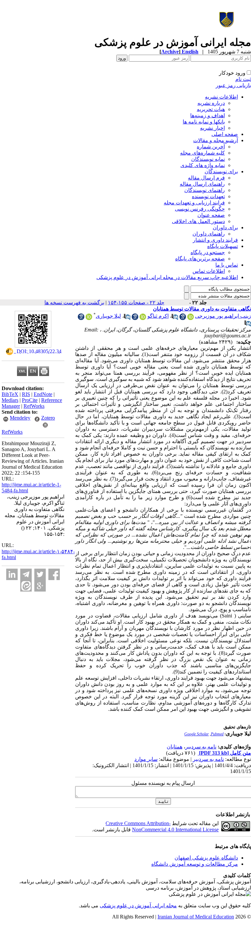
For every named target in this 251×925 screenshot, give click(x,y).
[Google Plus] (40, 586)
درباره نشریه (211, 103)
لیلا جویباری (108, 316)
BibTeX (10, 394)
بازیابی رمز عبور (233, 85)
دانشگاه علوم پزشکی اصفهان (206, 857)
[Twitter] (40, 574)
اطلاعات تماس (208, 271)
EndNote (43, 394)
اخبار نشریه (212, 128)
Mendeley (20, 418)
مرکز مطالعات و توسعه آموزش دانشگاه (194, 864)
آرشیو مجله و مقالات (215, 140)
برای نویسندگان (221, 171)
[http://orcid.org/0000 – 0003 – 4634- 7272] (190, 318)
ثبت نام (243, 79)
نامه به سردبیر (200, 746)
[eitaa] (26, 586)
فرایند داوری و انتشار (215, 240)
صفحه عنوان (211, 215)
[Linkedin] (12, 574)
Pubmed (217, 734)
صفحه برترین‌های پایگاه (200, 258)
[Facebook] (54, 574)
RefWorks (34, 406)
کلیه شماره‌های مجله (202, 153)
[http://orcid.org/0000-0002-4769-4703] (143, 318)
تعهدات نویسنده (208, 196)
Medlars (10, 400)
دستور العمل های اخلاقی (198, 221)
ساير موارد (146, 759)
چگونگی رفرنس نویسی (200, 209)
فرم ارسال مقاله (206, 177)
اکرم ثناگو (158, 316)
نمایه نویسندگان (208, 159)
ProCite (30, 400)
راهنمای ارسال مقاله (202, 184)
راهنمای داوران (208, 233)
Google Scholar (196, 734)
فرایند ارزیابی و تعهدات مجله (194, 202)
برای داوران (225, 227)
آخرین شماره (211, 146)
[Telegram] (26, 574)
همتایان (174, 746)
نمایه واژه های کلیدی (202, 165)
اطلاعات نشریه (221, 97)
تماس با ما (226, 265)
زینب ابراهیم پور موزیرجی (223, 316)
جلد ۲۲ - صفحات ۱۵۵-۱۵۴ (136, 302)
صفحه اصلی (224, 134)
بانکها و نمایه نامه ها (204, 121)
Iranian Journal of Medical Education (196, 916)
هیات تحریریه (211, 109)
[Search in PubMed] (175, 318)
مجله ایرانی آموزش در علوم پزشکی (138, 905)
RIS (26, 394)
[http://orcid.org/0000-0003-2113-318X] (89, 318)
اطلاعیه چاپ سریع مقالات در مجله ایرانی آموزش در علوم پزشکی (167, 277)
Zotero (48, 418)
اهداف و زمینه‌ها (207, 115)
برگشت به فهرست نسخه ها (74, 302)
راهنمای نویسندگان (204, 190)
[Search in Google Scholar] (182, 318)
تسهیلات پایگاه (222, 246)
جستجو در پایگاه (208, 252)
